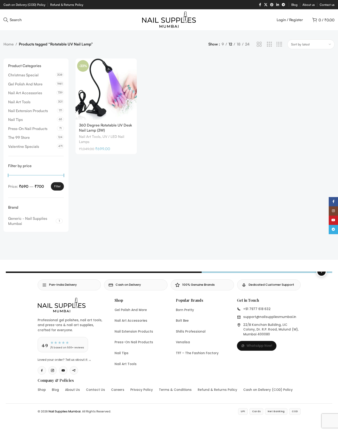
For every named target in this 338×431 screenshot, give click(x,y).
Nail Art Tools (19, 102)
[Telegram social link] (283, 5)
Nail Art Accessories (25, 93)
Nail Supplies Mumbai (65, 411)
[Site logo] (169, 19)
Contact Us (95, 390)
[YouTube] (63, 370)
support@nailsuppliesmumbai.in (269, 317)
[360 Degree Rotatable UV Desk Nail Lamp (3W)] (106, 89)
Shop (42, 390)
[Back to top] (321, 271)
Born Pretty (185, 310)
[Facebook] (42, 370)
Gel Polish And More (25, 84)
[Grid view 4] (279, 44)
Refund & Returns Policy (217, 390)
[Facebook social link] (260, 5)
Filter (57, 186)
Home (8, 44)
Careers (117, 390)
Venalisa (183, 342)
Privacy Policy (141, 390)
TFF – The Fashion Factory (197, 353)
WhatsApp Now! (259, 346)
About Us (72, 390)
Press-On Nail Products (27, 128)
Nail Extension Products (28, 110)
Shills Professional (191, 331)
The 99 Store (19, 137)
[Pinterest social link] (272, 5)
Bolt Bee (182, 320)
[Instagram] (52, 370)
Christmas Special (23, 75)
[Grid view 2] (259, 44)
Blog (55, 390)
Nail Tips (15, 119)
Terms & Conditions (175, 390)
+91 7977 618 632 (257, 309)
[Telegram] (74, 370)
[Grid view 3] (269, 44)
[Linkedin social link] (277, 5)
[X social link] (266, 5)
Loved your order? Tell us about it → (64, 360)
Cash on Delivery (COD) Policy (268, 390)
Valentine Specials (23, 146)
